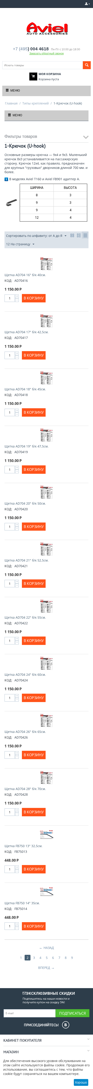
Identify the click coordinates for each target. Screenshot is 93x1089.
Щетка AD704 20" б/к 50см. (25, 503)
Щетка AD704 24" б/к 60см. (25, 674)
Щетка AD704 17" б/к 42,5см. (27, 332)
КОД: (8, 280)
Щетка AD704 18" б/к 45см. (25, 389)
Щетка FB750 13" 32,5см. (23, 846)
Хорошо (81, 1082)
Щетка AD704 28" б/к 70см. (25, 789)
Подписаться (72, 1013)
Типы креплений (35, 103)
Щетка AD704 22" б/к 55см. (25, 617)
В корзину (34, 298)
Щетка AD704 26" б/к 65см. (25, 731)
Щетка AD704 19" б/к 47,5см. (27, 446)
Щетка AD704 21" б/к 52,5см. (27, 560)
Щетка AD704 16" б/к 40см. (25, 275)
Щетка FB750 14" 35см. (22, 903)
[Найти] (87, 65)
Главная (11, 103)
